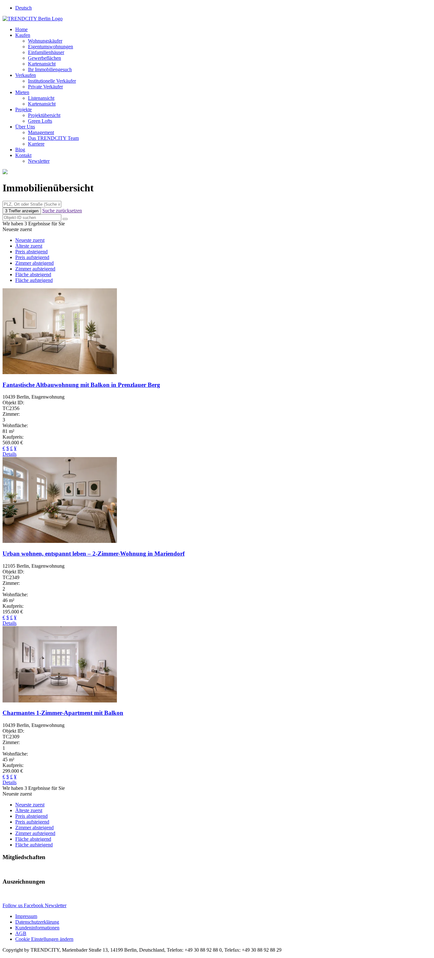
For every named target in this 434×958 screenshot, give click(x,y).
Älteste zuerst (28, 246)
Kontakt (23, 155)
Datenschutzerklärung (37, 922)
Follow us (13, 905)
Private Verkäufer (45, 86)
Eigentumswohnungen (50, 46)
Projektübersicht (44, 115)
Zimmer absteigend (34, 263)
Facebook (34, 905)
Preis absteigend (31, 251)
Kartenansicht (42, 63)
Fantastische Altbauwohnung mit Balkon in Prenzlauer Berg (81, 384)
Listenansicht (41, 98)
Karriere (36, 144)
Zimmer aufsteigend (35, 268)
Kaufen (22, 35)
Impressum (26, 916)
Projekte (23, 109)
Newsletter (39, 161)
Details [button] (10, 454)
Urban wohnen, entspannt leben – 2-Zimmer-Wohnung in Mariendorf (94, 553)
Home (21, 29)
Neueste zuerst (29, 240)
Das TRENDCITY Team (53, 138)
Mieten (22, 92)
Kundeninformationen (37, 927)
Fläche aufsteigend (34, 280)
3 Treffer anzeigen (21, 211)
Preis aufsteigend (32, 257)
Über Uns (25, 126)
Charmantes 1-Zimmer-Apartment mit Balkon (63, 712)
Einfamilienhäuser (46, 52)
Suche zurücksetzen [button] (62, 210)
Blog (20, 149)
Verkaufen (25, 75)
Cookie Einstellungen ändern (44, 939)
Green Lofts (40, 121)
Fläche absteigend (33, 274)
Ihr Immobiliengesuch (50, 69)
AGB (20, 933)
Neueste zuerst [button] (17, 229)
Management (41, 132)
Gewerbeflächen (44, 58)
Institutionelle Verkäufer (52, 81)
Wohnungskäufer (45, 41)
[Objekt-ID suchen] (65, 219)
